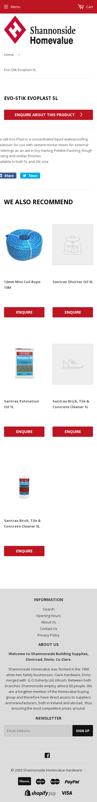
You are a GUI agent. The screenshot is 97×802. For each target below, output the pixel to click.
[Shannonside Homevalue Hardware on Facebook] (47, 756)
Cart (89, 6)
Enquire (24, 312)
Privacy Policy (48, 635)
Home (9, 54)
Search (48, 609)
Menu (15, 6)
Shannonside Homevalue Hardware (52, 770)
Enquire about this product (45, 114)
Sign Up (82, 731)
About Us (48, 622)
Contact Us (48, 628)
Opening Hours (48, 615)
